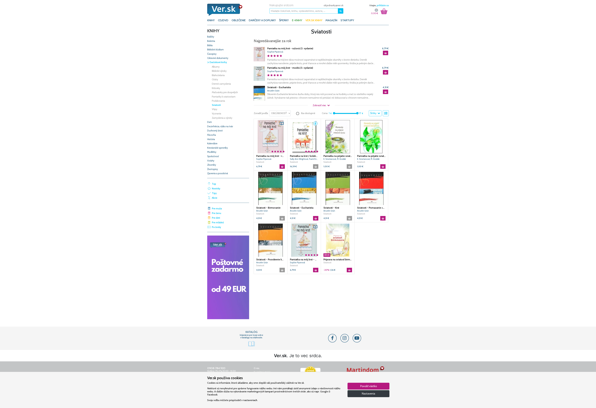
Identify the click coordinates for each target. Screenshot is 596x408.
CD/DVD (223, 20)
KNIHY (211, 20)
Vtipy (214, 109)
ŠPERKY (284, 20)
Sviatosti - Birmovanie (268, 207)
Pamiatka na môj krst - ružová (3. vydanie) (290, 48)
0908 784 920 (216, 368)
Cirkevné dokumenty (217, 58)
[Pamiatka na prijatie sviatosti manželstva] (371, 136)
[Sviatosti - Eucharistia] (259, 93)
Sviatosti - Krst (331, 207)
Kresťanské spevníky (217, 147)
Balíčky (210, 36)
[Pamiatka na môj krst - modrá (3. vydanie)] (259, 73)
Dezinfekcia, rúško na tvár (220, 126)
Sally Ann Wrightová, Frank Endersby (304, 159)
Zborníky (211, 164)
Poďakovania (218, 100)
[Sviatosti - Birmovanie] (270, 188)
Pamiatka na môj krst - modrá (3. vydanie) (290, 67)
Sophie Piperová (275, 51)
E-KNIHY (297, 20)
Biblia (210, 45)
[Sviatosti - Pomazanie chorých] (371, 188)
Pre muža (217, 208)
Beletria (211, 41)
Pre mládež (218, 222)
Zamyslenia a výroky (222, 118)
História (211, 139)
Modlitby (211, 152)
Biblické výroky (219, 71)
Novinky (216, 188)
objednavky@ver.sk (333, 5)
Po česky (216, 227)
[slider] (334, 113)
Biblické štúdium (215, 49)
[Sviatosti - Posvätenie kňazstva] (270, 239)
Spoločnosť (213, 156)
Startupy (347, 20)
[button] (282, 123)
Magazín (331, 20)
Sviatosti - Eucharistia (279, 87)
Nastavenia (368, 393)
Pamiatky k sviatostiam (223, 96)
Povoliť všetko (368, 386)
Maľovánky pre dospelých (225, 92)
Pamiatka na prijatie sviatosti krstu (337, 155)
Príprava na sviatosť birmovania (337, 259)
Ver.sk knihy (313, 20)
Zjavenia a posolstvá (217, 173)
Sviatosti (216, 105)
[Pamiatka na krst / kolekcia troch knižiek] (304, 136)
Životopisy (212, 169)
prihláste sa (383, 5)
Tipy (214, 193)
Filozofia (211, 135)
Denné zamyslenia (221, 83)
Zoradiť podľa (261, 113)
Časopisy (212, 54)
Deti (209, 122)
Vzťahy (210, 160)
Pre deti (216, 217)
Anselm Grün (273, 90)
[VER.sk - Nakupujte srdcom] (228, 10)
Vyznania (216, 113)
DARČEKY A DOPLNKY (262, 20)
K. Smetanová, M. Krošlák (334, 159)
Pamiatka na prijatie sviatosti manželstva (371, 155)
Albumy (216, 66)
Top (214, 184)
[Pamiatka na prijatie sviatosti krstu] (337, 136)
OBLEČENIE (239, 20)
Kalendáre (212, 143)
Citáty (215, 79)
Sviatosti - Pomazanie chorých (371, 207)
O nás (256, 368)
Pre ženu (216, 213)
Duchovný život (215, 130)
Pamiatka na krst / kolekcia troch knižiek (304, 155)
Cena (324, 113)
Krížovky (216, 88)
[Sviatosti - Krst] (337, 188)
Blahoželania (218, 75)
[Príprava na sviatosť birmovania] (337, 239)
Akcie (214, 197)
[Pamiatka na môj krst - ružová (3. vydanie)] (259, 53)
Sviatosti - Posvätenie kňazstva (270, 259)
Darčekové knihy (218, 62)
